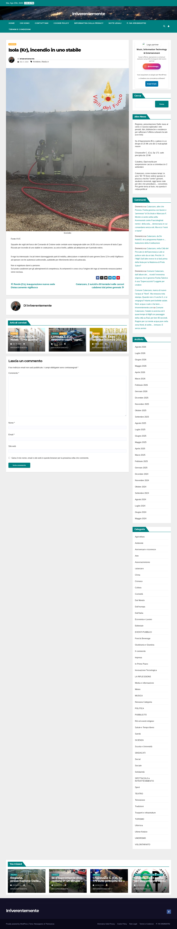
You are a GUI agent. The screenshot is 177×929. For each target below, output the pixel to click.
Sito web (12, 446)
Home (11, 23)
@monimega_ (153, 66)
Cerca (137, 95)
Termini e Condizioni (20, 29)
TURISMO (139, 819)
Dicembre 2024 (141, 474)
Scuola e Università (143, 747)
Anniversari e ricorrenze (145, 549)
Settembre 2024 (142, 493)
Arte (137, 556)
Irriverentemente (88, 13)
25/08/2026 (17, 885)
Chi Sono (25, 23)
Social (138, 759)
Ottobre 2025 (140, 410)
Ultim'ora (12, 44)
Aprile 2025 (140, 449)
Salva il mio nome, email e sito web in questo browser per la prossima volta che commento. (50, 458)
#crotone (37, 62)
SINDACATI (140, 753)
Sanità (138, 734)
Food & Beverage (142, 638)
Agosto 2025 (140, 423)
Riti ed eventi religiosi (144, 721)
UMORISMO (140, 838)
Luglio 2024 (140, 506)
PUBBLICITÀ (141, 715)
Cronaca (55, 333)
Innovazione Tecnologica (146, 670)
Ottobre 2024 (140, 487)
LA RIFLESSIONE (143, 677)
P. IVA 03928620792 (136, 23)
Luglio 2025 (140, 430)
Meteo (137, 689)
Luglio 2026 (140, 353)
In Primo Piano (141, 664)
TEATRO (139, 794)
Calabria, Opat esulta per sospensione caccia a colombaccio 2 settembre (151, 164)
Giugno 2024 (140, 512)
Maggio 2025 (140, 442)
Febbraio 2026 (141, 385)
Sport (137, 787)
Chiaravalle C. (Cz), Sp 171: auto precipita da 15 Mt (109, 881)
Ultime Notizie (141, 832)
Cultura (138, 588)
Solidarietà (139, 772)
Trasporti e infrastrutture (145, 813)
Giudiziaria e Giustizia (144, 645)
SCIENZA (139, 740)
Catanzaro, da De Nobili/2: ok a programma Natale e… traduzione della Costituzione (150, 239)
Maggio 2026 (140, 366)
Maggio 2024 (140, 519)
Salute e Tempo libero (144, 727)
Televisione (140, 800)
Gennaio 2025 (141, 468)
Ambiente (139, 543)
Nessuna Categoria (143, 702)
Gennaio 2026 (141, 391)
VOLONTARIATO (142, 844)
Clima (137, 575)
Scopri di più (152, 84)
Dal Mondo (140, 600)
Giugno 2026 (140, 360)
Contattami (41, 23)
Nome (11, 423)
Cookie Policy (61, 23)
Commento (13, 373)
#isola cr (45, 62)
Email (11, 435)
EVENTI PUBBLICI (143, 632)
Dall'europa (140, 607)
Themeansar (50, 924)
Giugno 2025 (140, 436)
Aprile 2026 (140, 372)
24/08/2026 (58, 885)
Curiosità (139, 594)
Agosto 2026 (140, 347)
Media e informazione (144, 683)
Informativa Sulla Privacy (88, 23)
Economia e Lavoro (143, 619)
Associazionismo (142, 562)
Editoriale (139, 626)
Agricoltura (139, 537)
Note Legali (115, 23)
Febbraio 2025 (141, 461)
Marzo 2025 (140, 455)
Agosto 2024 (140, 499)
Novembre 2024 (142, 480)
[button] (164, 26)
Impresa (138, 658)
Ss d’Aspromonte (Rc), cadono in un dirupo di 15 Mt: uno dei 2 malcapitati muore (151, 143)
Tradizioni (139, 806)
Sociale (138, 766)
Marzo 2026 (140, 379)
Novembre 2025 (142, 404)
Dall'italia (139, 613)
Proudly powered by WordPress (17, 924)
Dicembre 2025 (141, 398)
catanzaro (139, 569)
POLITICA (139, 708)
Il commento (140, 651)
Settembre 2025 (142, 417)
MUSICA (139, 696)
